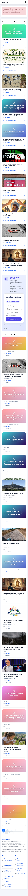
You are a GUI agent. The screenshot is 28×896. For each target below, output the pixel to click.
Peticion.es (4, 2)
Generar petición (15, 319)
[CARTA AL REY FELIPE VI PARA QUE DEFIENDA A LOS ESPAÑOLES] (14, 36)
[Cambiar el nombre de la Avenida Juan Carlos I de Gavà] (14, 185)
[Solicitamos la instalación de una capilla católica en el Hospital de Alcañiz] (14, 260)
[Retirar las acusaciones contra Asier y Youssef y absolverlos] (14, 160)
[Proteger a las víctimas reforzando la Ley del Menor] (14, 210)
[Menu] (25, 2)
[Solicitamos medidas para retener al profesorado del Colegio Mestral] (14, 135)
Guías (4, 856)
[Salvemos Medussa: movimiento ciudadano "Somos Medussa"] (14, 235)
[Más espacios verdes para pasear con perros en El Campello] (14, 61)
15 (9, 833)
